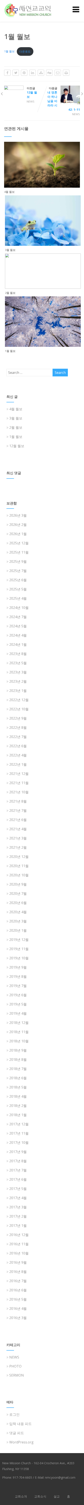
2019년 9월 (18, 967)
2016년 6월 (18, 1290)
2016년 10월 (19, 1253)
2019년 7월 (18, 985)
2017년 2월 (18, 1216)
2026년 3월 (18, 515)
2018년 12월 (19, 1022)
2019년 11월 (19, 948)
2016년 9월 (18, 1262)
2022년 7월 (18, 736)
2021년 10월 (19, 792)
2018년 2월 (18, 1105)
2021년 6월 (18, 819)
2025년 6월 (18, 580)
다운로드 (25, 51)
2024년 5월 (18, 626)
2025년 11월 (19, 552)
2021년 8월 (18, 801)
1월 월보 (9, 51)
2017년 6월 (18, 1179)
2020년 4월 (18, 912)
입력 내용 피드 (20, 1423)
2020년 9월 (18, 884)
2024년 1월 (18, 644)
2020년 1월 (18, 930)
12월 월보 (16, 446)
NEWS (30, 101)
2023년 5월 (18, 663)
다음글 (63, 99)
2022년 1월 (18, 764)
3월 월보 (10, 250)
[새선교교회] (29, 19)
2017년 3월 (18, 1207)
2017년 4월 (18, 1198)
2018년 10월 (19, 1041)
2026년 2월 (18, 524)
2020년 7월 (18, 893)
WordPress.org (21, 1442)
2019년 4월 (18, 1013)
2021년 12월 (19, 773)
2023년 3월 (18, 672)
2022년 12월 (19, 699)
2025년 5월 (18, 589)
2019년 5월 (18, 1004)
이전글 (32, 92)
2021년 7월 (18, 810)
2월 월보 (10, 293)
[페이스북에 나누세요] (7, 73)
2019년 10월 (19, 958)
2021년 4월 (18, 829)
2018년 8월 (18, 1059)
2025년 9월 (18, 561)
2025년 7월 (18, 570)
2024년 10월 (19, 607)
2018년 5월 (18, 1087)
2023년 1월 (18, 690)
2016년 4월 (18, 1308)
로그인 (14, 1414)
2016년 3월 (18, 1317)
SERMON (16, 1375)
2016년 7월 (18, 1281)
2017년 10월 (19, 1142)
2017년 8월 (18, 1161)
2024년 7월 (18, 616)
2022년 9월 (18, 718)
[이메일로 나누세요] (57, 73)
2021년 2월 (18, 847)
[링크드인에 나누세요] (32, 73)
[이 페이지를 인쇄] (66, 73)
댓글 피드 (16, 1433)
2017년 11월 (19, 1133)
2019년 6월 (18, 995)
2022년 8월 (18, 727)
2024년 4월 (18, 635)
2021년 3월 (18, 838)
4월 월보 (9, 192)
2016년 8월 (18, 1271)
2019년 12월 (19, 939)
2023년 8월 (18, 653)
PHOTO (15, 1366)
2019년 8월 (18, 976)
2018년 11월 (19, 1031)
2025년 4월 (18, 598)
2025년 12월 (19, 543)
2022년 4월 (18, 755)
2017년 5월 (18, 1188)
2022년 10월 (19, 709)
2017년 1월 (18, 1225)
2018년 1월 (18, 1115)
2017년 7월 (18, 1170)
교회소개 (21, 1496)
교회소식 (40, 1496)
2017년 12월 (19, 1124)
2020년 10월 (19, 875)
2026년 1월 (18, 533)
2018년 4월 (18, 1096)
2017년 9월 (18, 1151)
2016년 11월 (19, 1244)
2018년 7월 (18, 1068)
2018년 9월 (18, 1050)
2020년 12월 (19, 856)
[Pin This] (24, 73)
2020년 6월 (18, 902)
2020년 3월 (18, 921)
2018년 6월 (18, 1078)
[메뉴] (76, 9)
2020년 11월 (19, 865)
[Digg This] (49, 73)
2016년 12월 (19, 1234)
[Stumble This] (41, 73)
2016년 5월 (18, 1299)
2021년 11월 (19, 782)
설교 (57, 1496)
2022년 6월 (18, 746)
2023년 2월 (18, 681)
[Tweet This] (15, 73)
